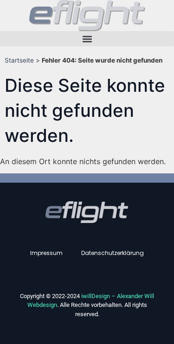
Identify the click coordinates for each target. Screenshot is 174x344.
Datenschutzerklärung (112, 253)
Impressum (46, 253)
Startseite (19, 60)
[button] (87, 38)
